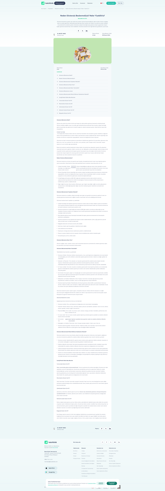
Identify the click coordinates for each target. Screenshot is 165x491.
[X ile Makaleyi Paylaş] (82, 30)
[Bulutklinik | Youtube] (114, 442)
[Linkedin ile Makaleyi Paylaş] (86, 30)
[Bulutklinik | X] (110, 442)
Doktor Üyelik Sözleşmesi (115, 463)
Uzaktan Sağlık (100, 453)
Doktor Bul (75, 3)
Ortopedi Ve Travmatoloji (87, 468)
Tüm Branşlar (84, 476)
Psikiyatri (84, 453)
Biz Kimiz (75, 450)
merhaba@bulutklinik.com (50, 461)
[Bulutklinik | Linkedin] (119, 442)
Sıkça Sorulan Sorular (101, 460)
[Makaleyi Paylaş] (101, 428)
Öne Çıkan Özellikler (113, 450)
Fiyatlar (110, 458)
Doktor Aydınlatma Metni (114, 465)
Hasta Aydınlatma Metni (102, 471)
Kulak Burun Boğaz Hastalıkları (88, 473)
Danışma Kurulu (76, 458)
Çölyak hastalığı (61, 132)
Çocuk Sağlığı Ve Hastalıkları (88, 460)
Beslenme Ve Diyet (86, 455)
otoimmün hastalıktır (73, 167)
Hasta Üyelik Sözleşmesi (102, 468)
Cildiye (83, 450)
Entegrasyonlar (112, 453)
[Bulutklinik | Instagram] (102, 442)
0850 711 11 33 (48, 459)
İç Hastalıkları (85, 471)
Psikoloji (83, 458)
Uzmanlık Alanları (101, 455)
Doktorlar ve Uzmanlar (102, 450)
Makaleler (89, 3)
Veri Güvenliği (100, 465)
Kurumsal (82, 3)
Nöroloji (83, 465)
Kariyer (74, 455)
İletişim (75, 453)
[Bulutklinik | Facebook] (106, 442)
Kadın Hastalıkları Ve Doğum (88, 463)
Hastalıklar (99, 458)
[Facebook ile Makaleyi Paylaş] (78, 30)
